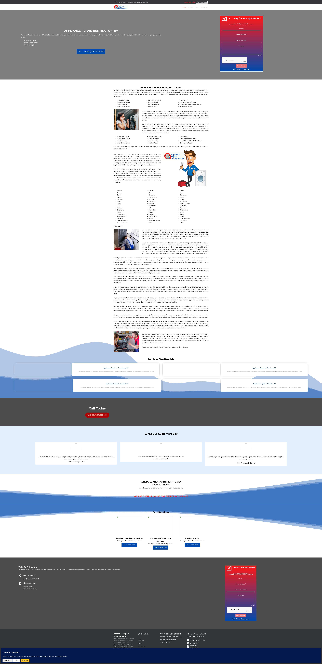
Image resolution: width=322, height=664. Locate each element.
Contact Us (204, 7)
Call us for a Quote (129, 545)
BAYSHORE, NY (156, 488)
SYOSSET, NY (167, 488)
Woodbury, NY (144, 488)
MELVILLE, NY (178, 488)
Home (184, 7)
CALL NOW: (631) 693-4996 (91, 51)
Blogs (197, 7)
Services (190, 7)
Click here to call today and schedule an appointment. (127, 2)
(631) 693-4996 (144, 2)
